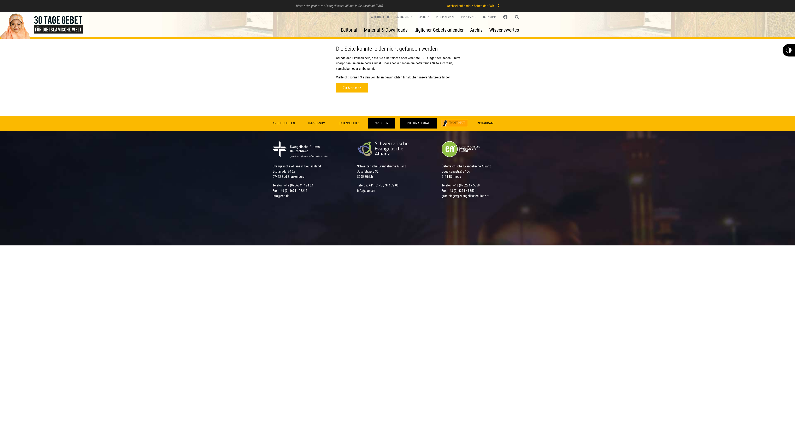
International (445, 16)
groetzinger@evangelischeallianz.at (465, 196)
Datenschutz (404, 16)
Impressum (316, 123)
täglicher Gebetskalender (439, 30)
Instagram (489, 16)
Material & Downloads (386, 30)
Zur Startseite (352, 88)
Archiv (476, 30)
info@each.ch (366, 191)
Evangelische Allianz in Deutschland (297, 166)
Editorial (349, 30)
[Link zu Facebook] (506, 17)
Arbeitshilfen (380, 16)
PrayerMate (468, 16)
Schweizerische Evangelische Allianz (381, 166)
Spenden (424, 16)
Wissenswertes (504, 30)
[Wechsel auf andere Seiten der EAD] (496, 5)
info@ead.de (281, 196)
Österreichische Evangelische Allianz (466, 166)
